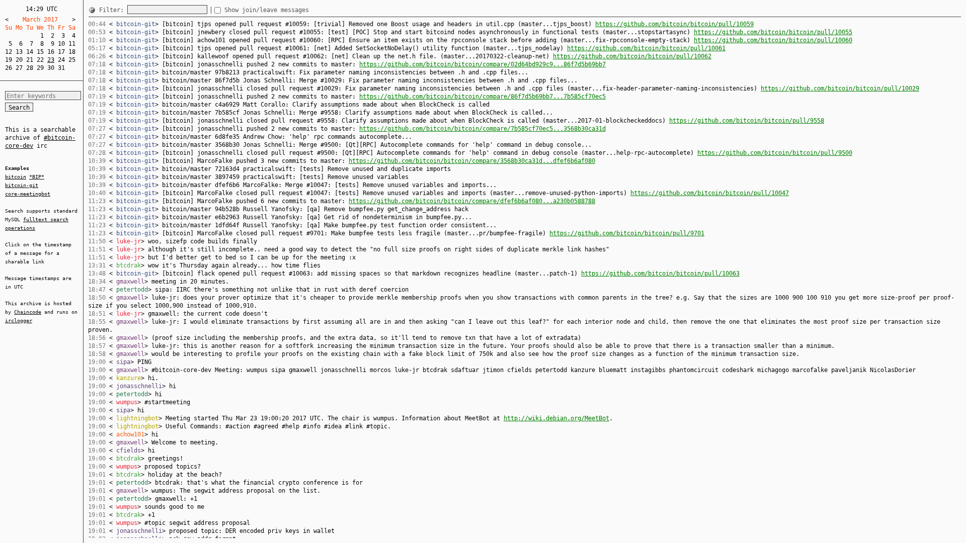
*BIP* (36, 176)
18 (71, 51)
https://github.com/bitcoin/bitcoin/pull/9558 (746, 120)
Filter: (113, 10)
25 (71, 59)
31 (61, 67)
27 (19, 67)
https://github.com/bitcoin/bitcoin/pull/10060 (773, 40)
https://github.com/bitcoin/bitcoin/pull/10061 (646, 48)
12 (8, 51)
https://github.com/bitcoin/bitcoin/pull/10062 (632, 56)
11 (71, 43)
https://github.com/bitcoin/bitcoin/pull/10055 (773, 32)
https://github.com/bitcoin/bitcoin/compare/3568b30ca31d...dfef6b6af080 (472, 160)
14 (29, 51)
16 (50, 51)
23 (50, 59)
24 (61, 59)
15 (40, 51)
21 (29, 59)
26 (8, 67)
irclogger (18, 320)
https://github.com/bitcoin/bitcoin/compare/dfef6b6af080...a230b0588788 (472, 201)
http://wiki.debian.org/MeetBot (556, 418)
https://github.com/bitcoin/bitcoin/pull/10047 (709, 193)
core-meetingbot (27, 194)
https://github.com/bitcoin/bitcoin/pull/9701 (626, 233)
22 (40, 59)
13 (19, 51)
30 (50, 67)
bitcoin (15, 176)
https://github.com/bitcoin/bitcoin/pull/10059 (674, 24)
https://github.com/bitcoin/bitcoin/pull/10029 (840, 88)
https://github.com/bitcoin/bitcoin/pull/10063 (660, 273)
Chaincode (27, 312)
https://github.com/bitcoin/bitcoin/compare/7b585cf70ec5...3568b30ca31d (482, 128)
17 (61, 51)
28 (29, 67)
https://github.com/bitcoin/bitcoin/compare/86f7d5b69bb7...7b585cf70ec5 (482, 96)
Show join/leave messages (266, 10)
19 (8, 59)
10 (61, 43)
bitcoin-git (21, 185)
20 (19, 59)
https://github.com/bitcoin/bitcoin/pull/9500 (774, 152)
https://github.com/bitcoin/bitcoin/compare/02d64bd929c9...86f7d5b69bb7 (482, 64)
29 (40, 67)
